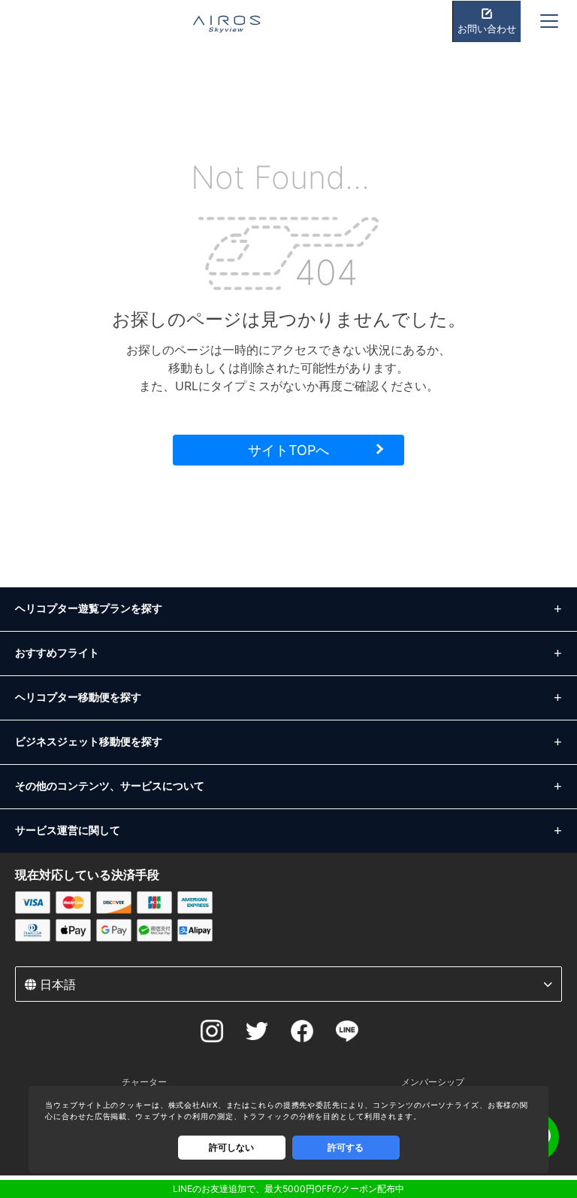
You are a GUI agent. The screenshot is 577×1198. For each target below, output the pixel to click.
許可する (346, 1147)
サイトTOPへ (288, 450)
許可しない (231, 1147)
